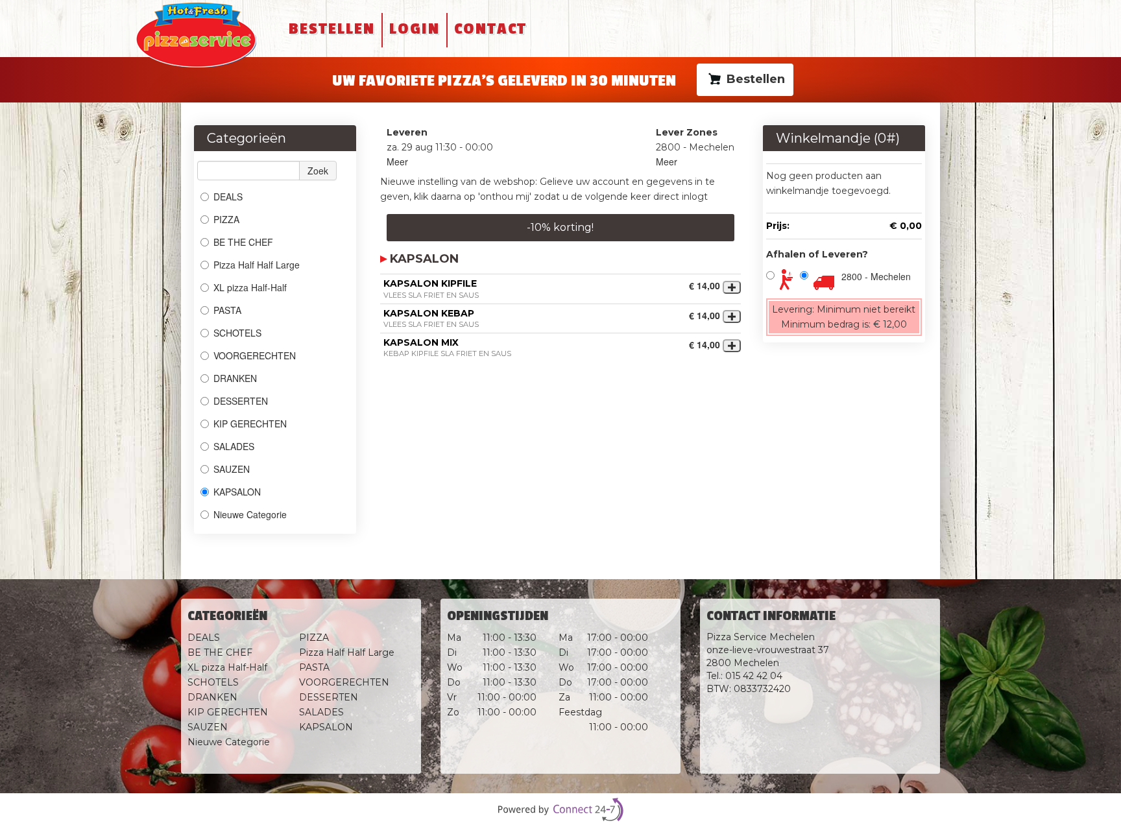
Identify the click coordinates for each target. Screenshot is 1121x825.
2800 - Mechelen (876, 276)
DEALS (228, 196)
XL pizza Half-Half (250, 287)
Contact (490, 28)
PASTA (227, 310)
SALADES (233, 446)
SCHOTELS (237, 332)
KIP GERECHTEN (250, 423)
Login (414, 28)
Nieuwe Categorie (250, 514)
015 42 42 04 (753, 676)
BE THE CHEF (244, 241)
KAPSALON (237, 491)
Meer (397, 161)
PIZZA (226, 219)
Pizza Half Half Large (256, 264)
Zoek (317, 170)
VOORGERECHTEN (254, 355)
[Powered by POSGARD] (560, 809)
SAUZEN (231, 468)
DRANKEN (235, 378)
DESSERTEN (240, 400)
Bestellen (332, 28)
